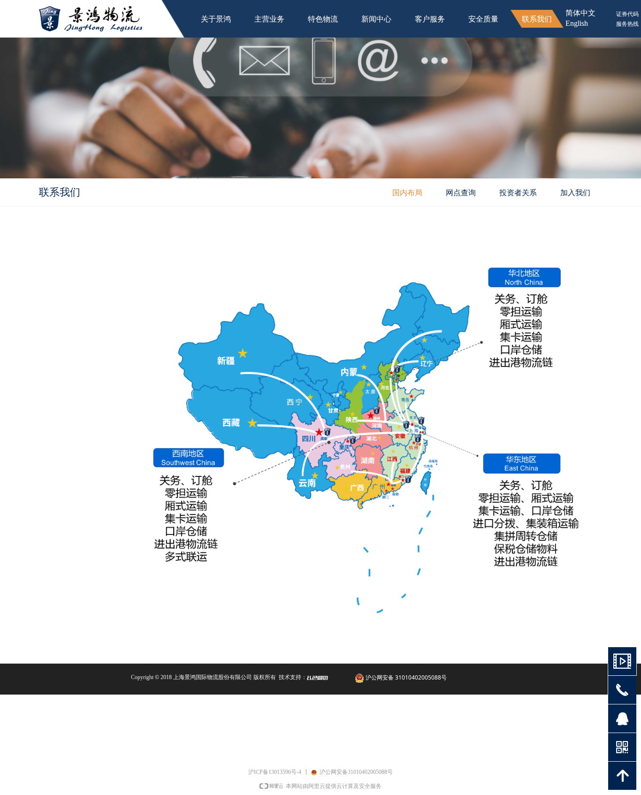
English (576, 23)
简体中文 (580, 13)
